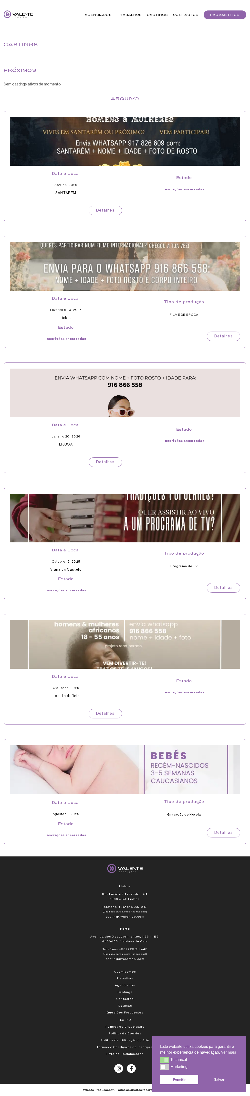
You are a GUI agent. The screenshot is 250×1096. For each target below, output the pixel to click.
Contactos (186, 14)
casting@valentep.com (125, 916)
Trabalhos (129, 14)
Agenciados (98, 14)
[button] (164, 1059)
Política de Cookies (125, 1033)
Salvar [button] (219, 1079)
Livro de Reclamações (125, 1053)
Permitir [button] (179, 1079)
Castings (157, 14)
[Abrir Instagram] (118, 1068)
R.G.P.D (125, 1019)
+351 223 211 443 (133, 949)
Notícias (125, 1005)
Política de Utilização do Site (125, 1040)
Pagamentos (225, 14)
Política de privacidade (125, 1026)
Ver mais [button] (228, 1052)
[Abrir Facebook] (131, 1068)
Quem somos (125, 971)
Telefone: (110, 906)
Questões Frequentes (125, 1012)
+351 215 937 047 (133, 906)
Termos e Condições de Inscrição (125, 1047)
